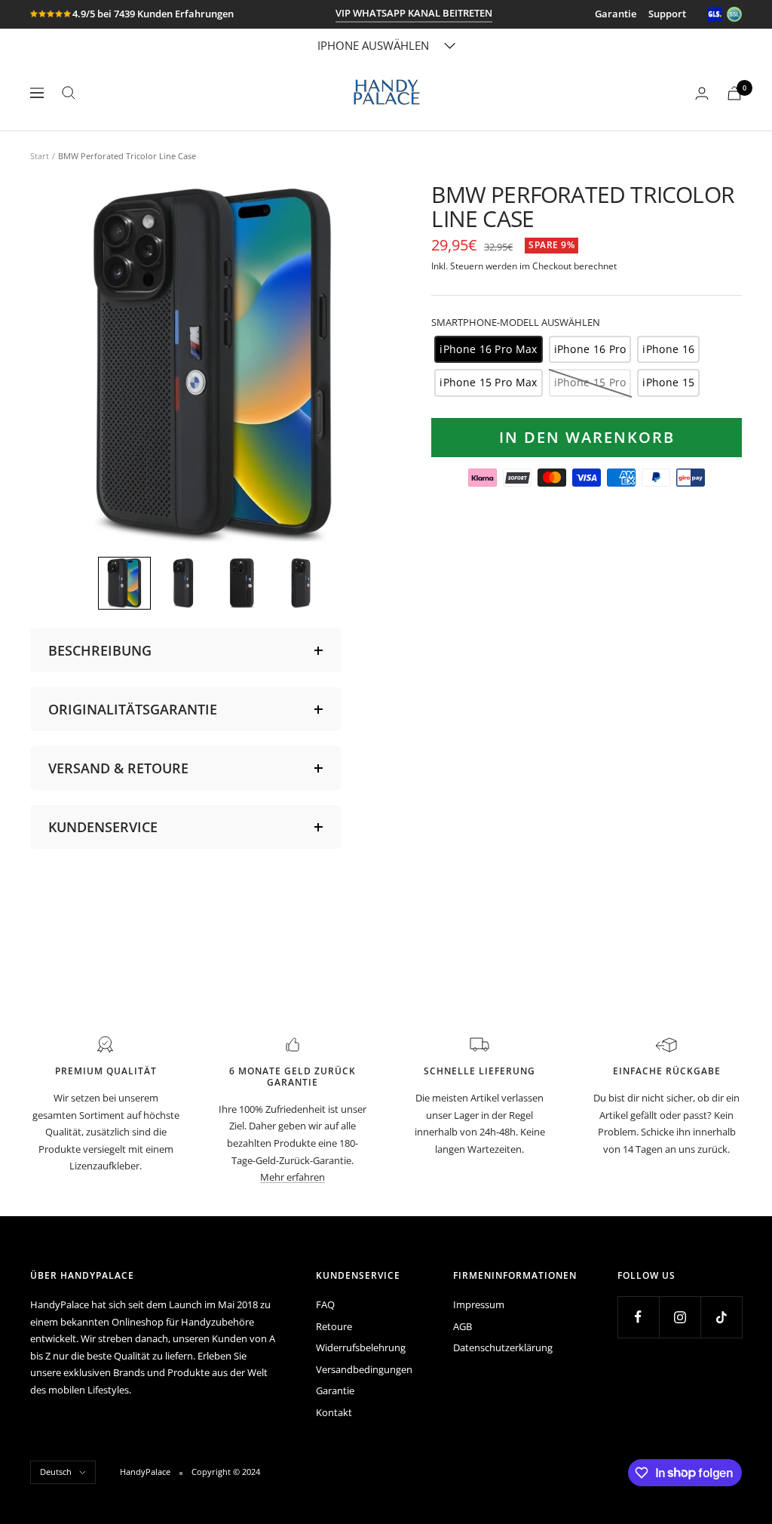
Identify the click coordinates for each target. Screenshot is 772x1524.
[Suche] (68, 93)
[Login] (702, 93)
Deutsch (56, 1471)
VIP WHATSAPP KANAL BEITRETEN (413, 13)
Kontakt (334, 1412)
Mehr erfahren (292, 1177)
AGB (462, 1326)
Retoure (334, 1326)
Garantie (615, 13)
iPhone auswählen (373, 45)
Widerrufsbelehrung (361, 1347)
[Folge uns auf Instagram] (679, 1317)
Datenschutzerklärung (503, 1347)
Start (39, 155)
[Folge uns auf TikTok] (721, 1317)
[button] (124, 583)
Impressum (478, 1304)
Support (667, 13)
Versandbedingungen (364, 1369)
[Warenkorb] (734, 93)
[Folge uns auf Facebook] (638, 1317)
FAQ (325, 1304)
